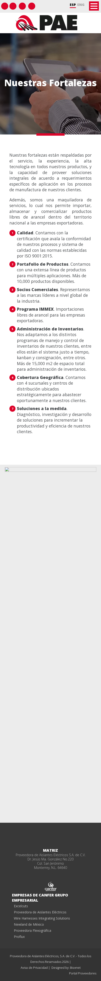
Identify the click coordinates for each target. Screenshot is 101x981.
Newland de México (29, 924)
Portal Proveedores (82, 973)
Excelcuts (21, 906)
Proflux (19, 936)
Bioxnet (75, 967)
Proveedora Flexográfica (32, 930)
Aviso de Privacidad (34, 967)
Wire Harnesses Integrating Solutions (42, 918)
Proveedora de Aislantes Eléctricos (40, 912)
